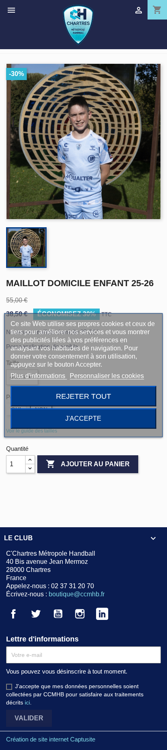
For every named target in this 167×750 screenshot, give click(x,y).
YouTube (57, 613)
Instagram (79, 613)
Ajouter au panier (88, 464)
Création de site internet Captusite (50, 739)
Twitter (35, 613)
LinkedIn (102, 613)
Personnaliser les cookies (107, 375)
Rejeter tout (83, 395)
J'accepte (83, 418)
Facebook (13, 613)
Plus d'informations (39, 375)
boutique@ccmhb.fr (77, 594)
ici (27, 702)
